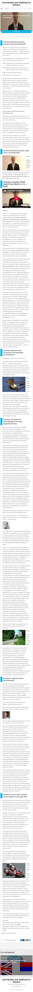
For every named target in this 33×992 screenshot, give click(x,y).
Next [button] (31, 952)
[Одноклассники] (25, 940)
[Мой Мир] (27, 940)
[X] (23, 940)
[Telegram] (30, 940)
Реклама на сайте (16, 986)
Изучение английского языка (16, 4)
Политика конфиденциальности (16, 984)
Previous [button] (26, 952)
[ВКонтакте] (21, 940)
